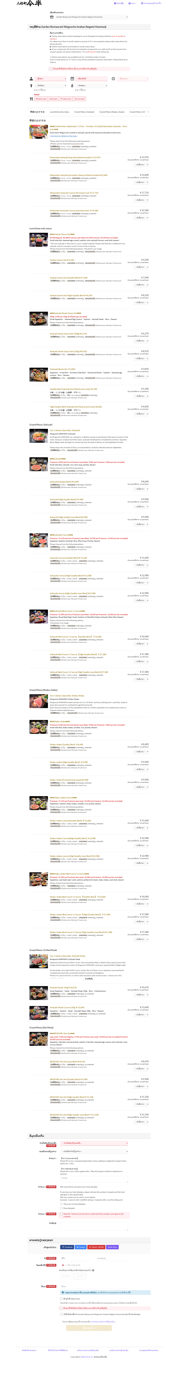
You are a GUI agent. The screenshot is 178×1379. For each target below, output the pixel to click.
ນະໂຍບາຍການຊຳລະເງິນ (118, 1350)
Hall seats (53, 99)
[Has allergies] (69, 1208)
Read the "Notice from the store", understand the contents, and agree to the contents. (93, 1215)
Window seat (41, 99)
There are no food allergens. (74, 1204)
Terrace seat (79, 99)
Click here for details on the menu (63, 136)
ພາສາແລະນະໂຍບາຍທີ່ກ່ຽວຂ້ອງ (103, 1322)
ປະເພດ (36, 94)
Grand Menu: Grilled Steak (142, 112)
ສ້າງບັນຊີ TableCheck (71, 1299)
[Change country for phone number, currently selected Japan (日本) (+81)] (63, 1265)
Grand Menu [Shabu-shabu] (111, 112)
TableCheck (112, 1247)
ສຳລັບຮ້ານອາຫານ (29, 1350)
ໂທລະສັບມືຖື (45, 1265)
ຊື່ (49, 1258)
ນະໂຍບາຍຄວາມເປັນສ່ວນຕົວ (88, 1350)
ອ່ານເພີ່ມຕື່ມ (89, 979)
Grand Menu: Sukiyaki (84, 112)
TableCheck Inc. (87, 1357)
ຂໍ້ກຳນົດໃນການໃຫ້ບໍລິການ (58, 1350)
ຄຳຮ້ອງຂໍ (52, 1223)
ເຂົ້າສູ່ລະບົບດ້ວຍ (50, 1247)
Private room (66, 99)
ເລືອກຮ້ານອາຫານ (56, 12)
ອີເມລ (48, 1286)
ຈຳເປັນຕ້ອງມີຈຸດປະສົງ (48, 1144)
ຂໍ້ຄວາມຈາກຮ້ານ (56, 33)
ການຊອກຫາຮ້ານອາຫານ (148, 1350)
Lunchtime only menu (59, 112)
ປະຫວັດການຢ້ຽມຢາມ (47, 1151)
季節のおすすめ (37, 112)
